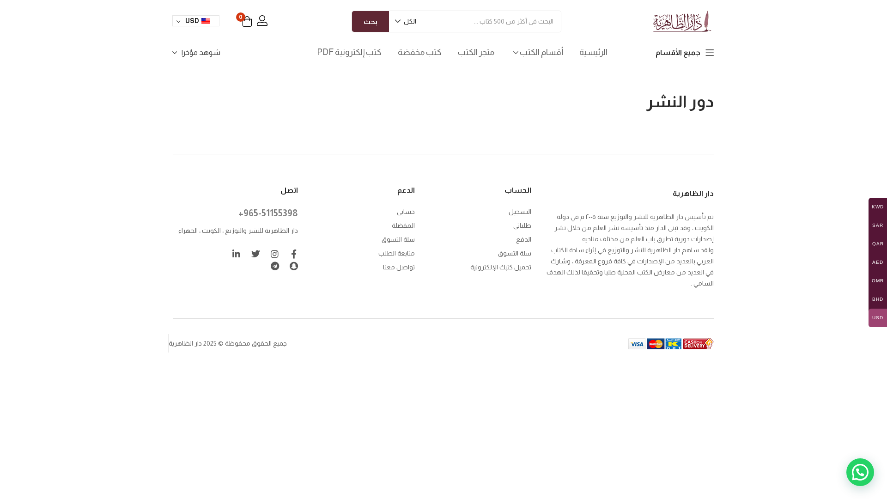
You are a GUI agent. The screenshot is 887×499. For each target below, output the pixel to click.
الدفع (523, 239)
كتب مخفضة (420, 52)
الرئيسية (593, 52)
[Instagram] (274, 254)
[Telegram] (274, 266)
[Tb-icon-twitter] (255, 254)
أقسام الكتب (540, 52)
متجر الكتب (476, 52)
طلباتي (522, 225)
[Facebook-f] (293, 254)
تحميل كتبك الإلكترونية (500, 267)
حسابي (406, 211)
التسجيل (520, 211)
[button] (406, 21)
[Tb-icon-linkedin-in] (236, 254)
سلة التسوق (514, 253)
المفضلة (403, 225)
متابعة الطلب (396, 253)
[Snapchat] (293, 266)
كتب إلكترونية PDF (349, 52)
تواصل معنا (399, 267)
